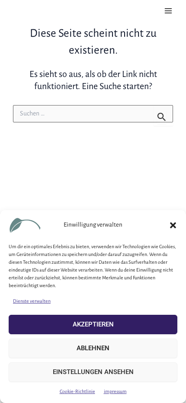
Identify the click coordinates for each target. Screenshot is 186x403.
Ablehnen (93, 348)
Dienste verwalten (32, 301)
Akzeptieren (93, 324)
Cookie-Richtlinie (77, 391)
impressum (115, 391)
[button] (173, 225)
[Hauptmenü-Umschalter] (168, 11)
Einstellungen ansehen (93, 372)
